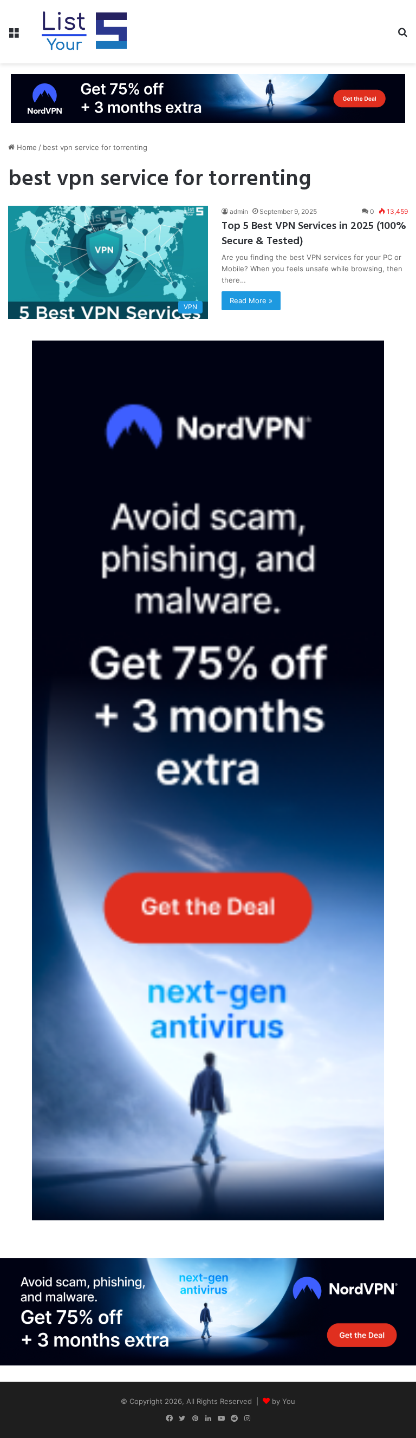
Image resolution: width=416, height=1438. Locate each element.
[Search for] (402, 36)
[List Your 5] (84, 32)
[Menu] (13, 36)
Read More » (251, 300)
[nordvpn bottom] (208, 1310)
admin (239, 211)
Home (26, 147)
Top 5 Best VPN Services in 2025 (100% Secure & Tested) (314, 234)
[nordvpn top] (208, 98)
